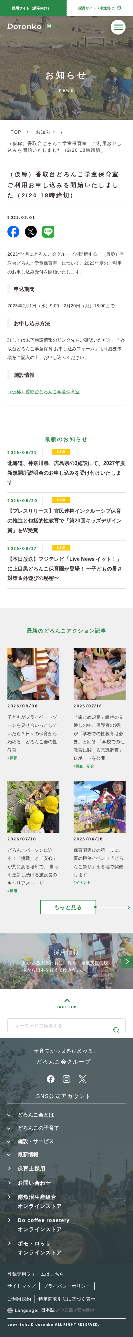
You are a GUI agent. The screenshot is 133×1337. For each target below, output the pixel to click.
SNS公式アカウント (63, 1096)
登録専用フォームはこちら (35, 1274)
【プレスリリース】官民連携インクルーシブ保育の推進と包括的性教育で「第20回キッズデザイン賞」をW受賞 (64, 520)
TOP (16, 132)
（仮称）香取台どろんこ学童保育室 (43, 391)
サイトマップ (21, 1286)
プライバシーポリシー (67, 1286)
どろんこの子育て (38, 1128)
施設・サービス (36, 1141)
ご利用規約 (19, 1299)
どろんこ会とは (36, 1114)
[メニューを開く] (118, 27)
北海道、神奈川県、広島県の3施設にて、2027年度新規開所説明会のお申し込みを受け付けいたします (66, 472)
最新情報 (28, 1154)
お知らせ (46, 132)
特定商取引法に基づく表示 (66, 1299)
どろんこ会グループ (63, 1061)
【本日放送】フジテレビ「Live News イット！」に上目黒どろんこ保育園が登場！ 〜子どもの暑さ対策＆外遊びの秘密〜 (64, 568)
